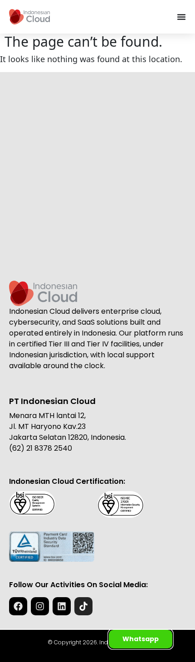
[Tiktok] (83, 606)
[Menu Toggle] (181, 16)
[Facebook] (18, 606)
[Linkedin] (62, 606)
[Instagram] (40, 606)
